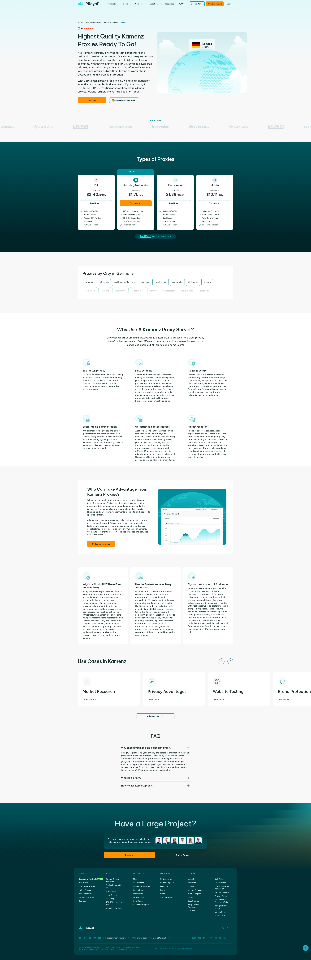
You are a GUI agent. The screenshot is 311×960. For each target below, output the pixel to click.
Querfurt (145, 282)
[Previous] (222, 661)
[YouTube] (99, 937)
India (162, 890)
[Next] (230, 661)
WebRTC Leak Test (114, 908)
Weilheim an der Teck (124, 282)
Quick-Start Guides (141, 886)
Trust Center (220, 915)
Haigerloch (204, 291)
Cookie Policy (221, 912)
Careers (191, 886)
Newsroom (192, 883)
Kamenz (124, 22)
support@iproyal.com (116, 938)
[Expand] (306, 948)
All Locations (166, 897)
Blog (135, 879)
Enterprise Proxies (86, 897)
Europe (106, 22)
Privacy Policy (221, 896)
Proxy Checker (112, 895)
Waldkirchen (161, 282)
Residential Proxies (87, 879)
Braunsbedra (187, 291)
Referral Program (195, 894)
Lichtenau (193, 282)
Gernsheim (177, 282)
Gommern (89, 282)
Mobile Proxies (85, 890)
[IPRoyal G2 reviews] (86, 28)
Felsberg (104, 291)
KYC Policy (219, 879)
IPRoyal (80, 22)
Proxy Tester (111, 891)
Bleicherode (138, 291)
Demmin (153, 291)
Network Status (140, 897)
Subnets (82, 901)
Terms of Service (222, 892)
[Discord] (80, 937)
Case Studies (193, 901)
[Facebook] (89, 937)
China (162, 894)
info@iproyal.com (139, 938)
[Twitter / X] (85, 937)
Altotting (104, 282)
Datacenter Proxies (87, 886)
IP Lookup (110, 898)
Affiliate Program (195, 890)
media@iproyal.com (161, 938)
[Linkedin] (94, 937)
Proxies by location (93, 22)
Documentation (140, 883)
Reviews (191, 897)
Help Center (138, 901)
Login (229, 4)
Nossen (207, 282)
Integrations (138, 890)
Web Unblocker (85, 894)
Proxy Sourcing (221, 883)
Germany (115, 22)
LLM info (191, 911)
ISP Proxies (83, 883)
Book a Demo (197, 4)
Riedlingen (90, 291)
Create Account (214, 4)
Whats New (138, 894)
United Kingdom (167, 883)
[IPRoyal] (88, 4)
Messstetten (169, 291)
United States (166, 879)
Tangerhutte (120, 291)
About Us (191, 879)
